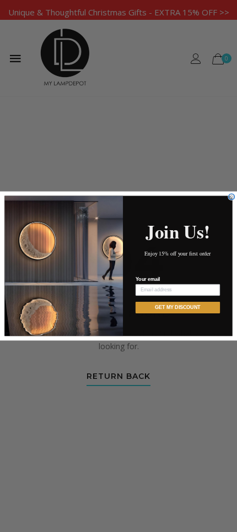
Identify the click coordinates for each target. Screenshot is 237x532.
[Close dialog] (232, 197)
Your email (148, 279)
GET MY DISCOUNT (178, 307)
